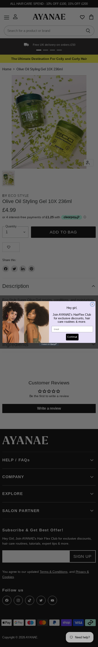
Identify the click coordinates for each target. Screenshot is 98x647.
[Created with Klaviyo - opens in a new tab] (49, 344)
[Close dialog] (92, 304)
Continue (72, 337)
